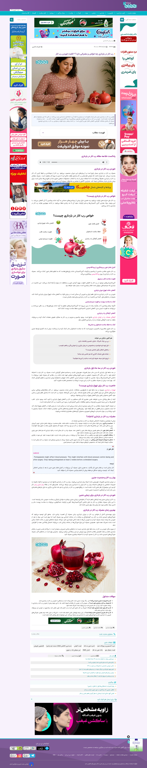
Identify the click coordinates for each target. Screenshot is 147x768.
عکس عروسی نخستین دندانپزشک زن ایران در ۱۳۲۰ (100, 666)
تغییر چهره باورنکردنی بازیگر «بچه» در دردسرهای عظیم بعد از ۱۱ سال (96, 669)
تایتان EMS (86, 650)
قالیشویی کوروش (39, 646)
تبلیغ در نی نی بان (69, 755)
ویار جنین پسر (39, 484)
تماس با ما (99, 755)
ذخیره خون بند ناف (89, 646)
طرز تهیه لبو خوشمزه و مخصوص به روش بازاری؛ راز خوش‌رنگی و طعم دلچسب (84, 345)
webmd (36, 453)
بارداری (102, 13)
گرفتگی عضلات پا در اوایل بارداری (104, 317)
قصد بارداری (121, 13)
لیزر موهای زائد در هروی (73, 650)
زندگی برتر (60, 755)
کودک (79, 13)
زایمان (94, 13)
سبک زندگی (61, 13)
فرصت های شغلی (89, 755)
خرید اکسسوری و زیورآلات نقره (106, 646)
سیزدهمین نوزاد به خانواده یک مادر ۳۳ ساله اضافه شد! (99, 659)
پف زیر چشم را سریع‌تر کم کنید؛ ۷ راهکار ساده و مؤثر (100, 676)
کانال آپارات (80, 755)
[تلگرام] (28, 757)
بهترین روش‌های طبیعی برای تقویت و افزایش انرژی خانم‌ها (98, 673)
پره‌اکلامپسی (95, 274)
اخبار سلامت (42, 13)
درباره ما (106, 755)
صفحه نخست (131, 13)
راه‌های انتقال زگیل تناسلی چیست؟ (97, 350)
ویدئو (51, 13)
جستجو (112, 755)
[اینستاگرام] (16, 757)
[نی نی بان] (130, 5)
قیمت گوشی (77, 646)
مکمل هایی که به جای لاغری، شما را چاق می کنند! (101, 663)
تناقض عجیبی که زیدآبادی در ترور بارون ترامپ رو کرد (99, 690)
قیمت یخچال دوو (110, 650)
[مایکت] (43, 748)
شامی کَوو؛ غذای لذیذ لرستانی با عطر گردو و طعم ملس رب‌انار (97, 693)
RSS (54, 755)
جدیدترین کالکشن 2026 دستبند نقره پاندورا (59, 646)
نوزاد (86, 13)
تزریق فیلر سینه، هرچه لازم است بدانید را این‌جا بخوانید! (91, 358)
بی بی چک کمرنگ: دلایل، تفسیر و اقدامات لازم (93, 341)
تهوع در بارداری (110, 390)
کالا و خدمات (25, 13)
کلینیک (34, 13)
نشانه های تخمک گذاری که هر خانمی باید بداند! (93, 354)
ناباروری (110, 13)
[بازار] (16, 748)
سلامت (71, 13)
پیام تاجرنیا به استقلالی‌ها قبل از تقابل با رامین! (101, 686)
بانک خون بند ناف (97, 650)
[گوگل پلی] (29, 748)
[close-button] (128, 736)
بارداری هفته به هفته (122, 755)
